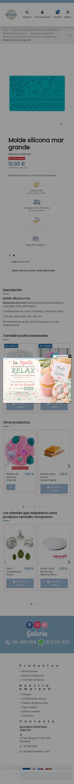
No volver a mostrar (62, 356)
